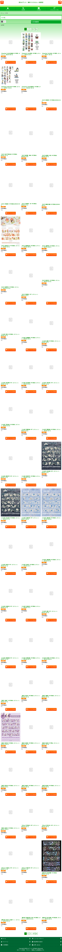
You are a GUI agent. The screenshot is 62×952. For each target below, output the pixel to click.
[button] (2, 2)
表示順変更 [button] (36, 22)
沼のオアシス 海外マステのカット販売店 (31, 2)
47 (34, 29)
